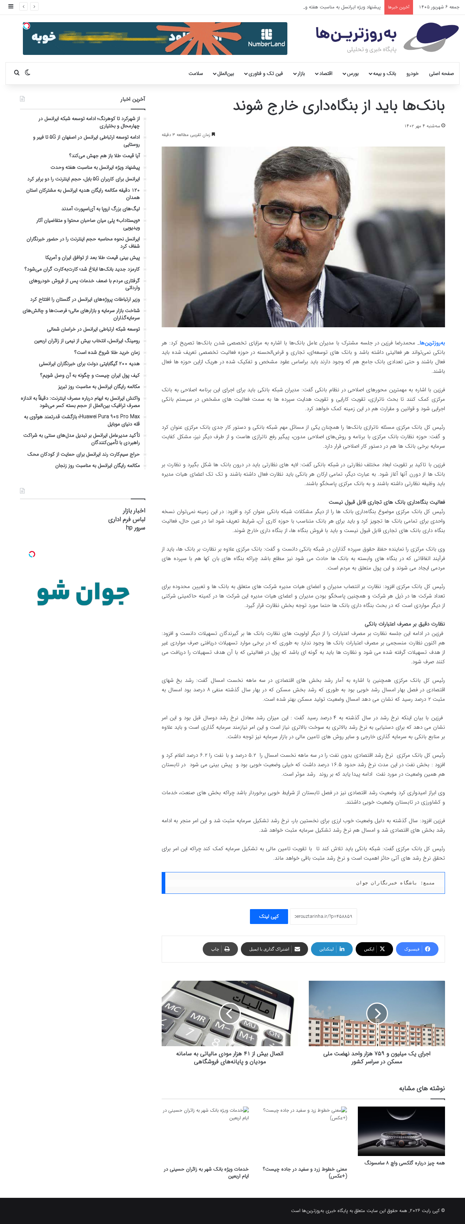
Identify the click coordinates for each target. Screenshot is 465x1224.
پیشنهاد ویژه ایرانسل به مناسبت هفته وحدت (338, 7)
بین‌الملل (225, 73)
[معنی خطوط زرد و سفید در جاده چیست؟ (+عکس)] (303, 1134)
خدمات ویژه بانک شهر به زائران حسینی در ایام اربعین (206, 1172)
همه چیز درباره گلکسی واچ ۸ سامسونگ (404, 1163)
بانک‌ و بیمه (384, 73)
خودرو (413, 73)
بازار (301, 73)
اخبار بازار (134, 511)
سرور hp (135, 528)
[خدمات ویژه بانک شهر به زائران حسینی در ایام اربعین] (205, 1134)
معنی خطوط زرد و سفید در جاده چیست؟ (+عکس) (305, 1172)
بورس (353, 73)
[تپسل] (26, 25)
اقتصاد (325, 73)
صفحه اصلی (441, 73)
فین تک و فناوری (265, 73)
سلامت (196, 73)
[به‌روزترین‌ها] (387, 37)
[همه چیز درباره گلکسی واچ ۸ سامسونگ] (401, 1131)
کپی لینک (269, 916)
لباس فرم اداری (126, 519)
